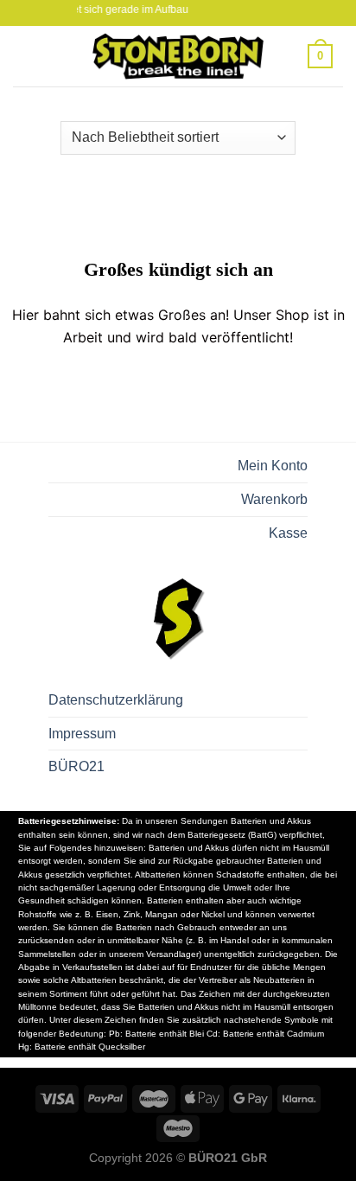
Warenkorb (274, 499)
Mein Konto (273, 465)
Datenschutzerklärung (115, 700)
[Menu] (33, 56)
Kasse (288, 533)
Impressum (82, 733)
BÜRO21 (76, 766)
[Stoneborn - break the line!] (178, 56)
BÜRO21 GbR (227, 1158)
